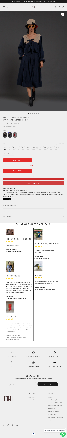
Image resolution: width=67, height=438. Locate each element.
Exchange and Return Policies (56, 403)
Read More (7, 199)
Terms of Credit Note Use (55, 405)
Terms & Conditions (53, 411)
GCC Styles (11, 117)
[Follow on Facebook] (4, 425)
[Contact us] (63, 434)
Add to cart (33, 165)
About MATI (32, 397)
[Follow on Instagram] (8, 425)
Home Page (51, 420)
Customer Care (52, 414)
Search (50, 397)
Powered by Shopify (38, 430)
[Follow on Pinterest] (13, 425)
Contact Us (32, 400)
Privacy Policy (51, 408)
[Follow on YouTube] (17, 425)
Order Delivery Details (54, 400)
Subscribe (48, 384)
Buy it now (17, 160)
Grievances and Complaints (55, 417)
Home (4, 117)
